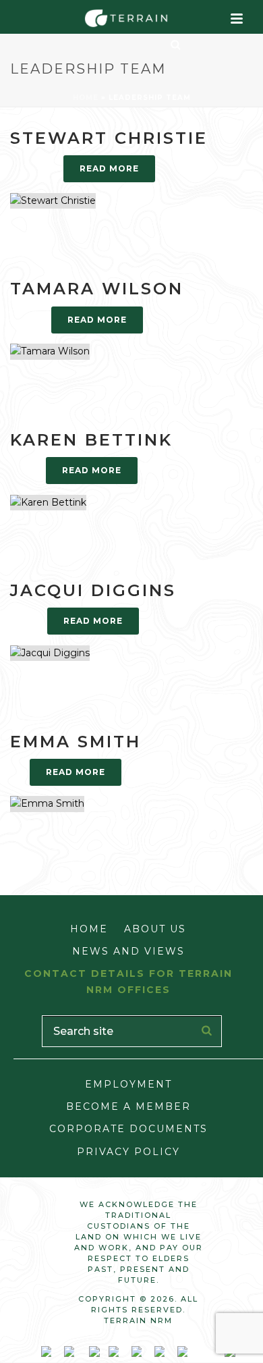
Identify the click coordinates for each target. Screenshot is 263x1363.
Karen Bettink (91, 440)
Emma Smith (75, 741)
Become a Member (128, 1106)
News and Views (128, 951)
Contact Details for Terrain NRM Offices (128, 981)
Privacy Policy (128, 1152)
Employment (128, 1084)
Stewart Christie (109, 138)
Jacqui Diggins (93, 590)
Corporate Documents (128, 1129)
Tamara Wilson (96, 288)
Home (85, 97)
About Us (155, 929)
